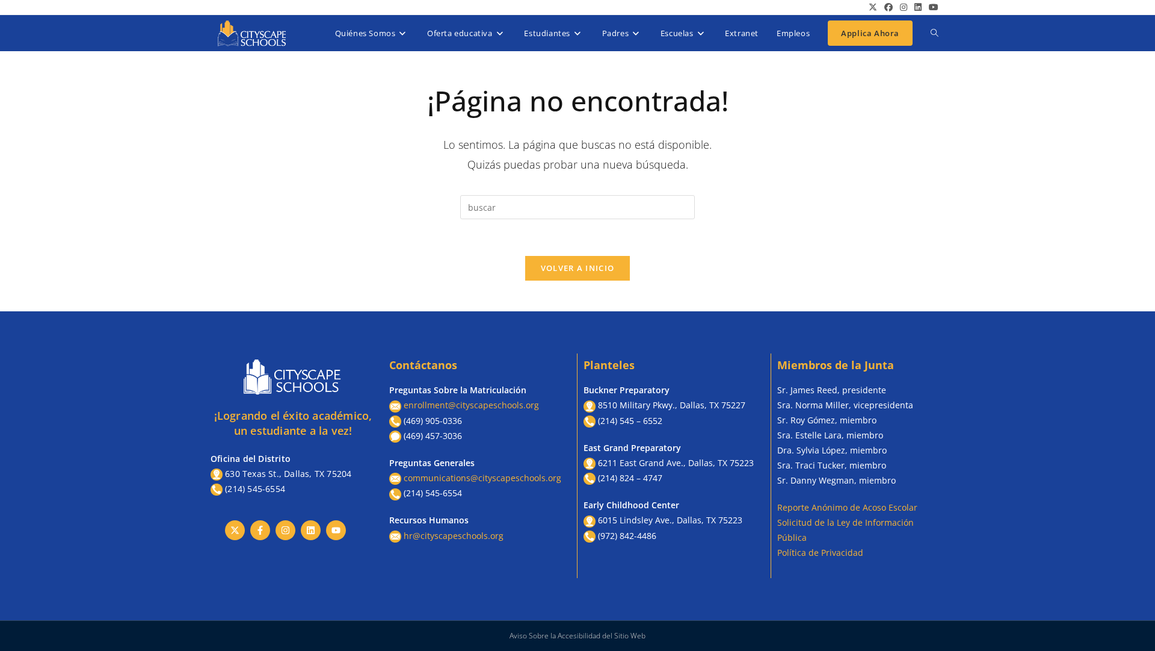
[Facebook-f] (260, 530)
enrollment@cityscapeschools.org (471, 405)
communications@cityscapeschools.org (482, 478)
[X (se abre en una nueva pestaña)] (873, 7)
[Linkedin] (311, 530)
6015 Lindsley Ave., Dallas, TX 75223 (670, 520)
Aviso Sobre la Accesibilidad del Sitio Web (577, 636)
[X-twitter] (235, 530)
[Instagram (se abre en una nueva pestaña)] (903, 7)
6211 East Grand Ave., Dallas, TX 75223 (676, 463)
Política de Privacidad (820, 552)
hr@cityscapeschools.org (454, 535)
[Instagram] (285, 530)
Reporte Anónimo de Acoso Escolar (847, 507)
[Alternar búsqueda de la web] (934, 33)
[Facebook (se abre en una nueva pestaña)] (888, 7)
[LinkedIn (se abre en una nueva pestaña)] (918, 7)
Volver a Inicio (578, 268)
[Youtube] (336, 530)
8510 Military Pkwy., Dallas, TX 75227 (671, 405)
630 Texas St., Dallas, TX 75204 (288, 473)
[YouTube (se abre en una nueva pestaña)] (931, 7)
